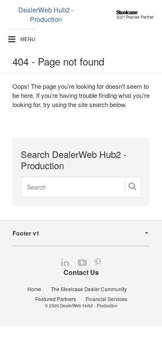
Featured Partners (55, 298)
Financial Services (106, 298)
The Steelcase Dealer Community (89, 288)
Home (34, 288)
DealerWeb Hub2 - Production (89, 306)
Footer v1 (25, 233)
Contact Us (81, 272)
